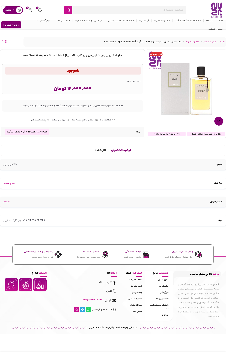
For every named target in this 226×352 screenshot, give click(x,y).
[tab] (121, 150)
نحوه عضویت (136, 286)
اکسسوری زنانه (162, 299)
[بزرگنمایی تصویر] (218, 121)
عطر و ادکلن (209, 42)
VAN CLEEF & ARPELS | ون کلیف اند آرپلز (27, 132)
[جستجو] (68, 10)
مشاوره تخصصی (135, 299)
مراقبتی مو (163, 286)
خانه (222, 42)
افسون (39, 273)
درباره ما (165, 315)
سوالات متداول (135, 305)
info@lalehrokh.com (93, 299)
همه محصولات (135, 280)
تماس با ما (137, 311)
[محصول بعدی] (2, 41)
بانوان (7, 202)
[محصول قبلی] (10, 41)
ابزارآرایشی (164, 292)
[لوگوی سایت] (216, 10)
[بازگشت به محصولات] (6, 41)
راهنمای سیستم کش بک (159, 307)
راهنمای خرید (136, 292)
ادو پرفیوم (9, 183)
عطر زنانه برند (192, 42)
